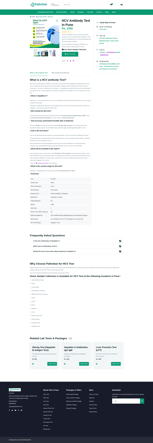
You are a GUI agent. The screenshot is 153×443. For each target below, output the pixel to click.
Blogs (107, 12)
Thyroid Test (46, 418)
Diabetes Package (71, 404)
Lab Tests (90, 12)
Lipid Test (46, 404)
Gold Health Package (72, 394)
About (72, 12)
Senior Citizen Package (73, 398)
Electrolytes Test (48, 422)
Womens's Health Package (74, 401)
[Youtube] (15, 410)
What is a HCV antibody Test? (39, 73)
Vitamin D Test (47, 415)
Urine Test (46, 394)
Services (99, 12)
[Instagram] (18, 410)
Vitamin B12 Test (48, 411)
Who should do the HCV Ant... (61, 73)
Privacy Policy (93, 404)
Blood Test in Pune (51, 390)
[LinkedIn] (21, 410)
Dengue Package (71, 408)
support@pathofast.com (15, 406)
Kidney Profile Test (48, 408)
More (113, 12)
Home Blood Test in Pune (45, 12)
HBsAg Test (46, 429)
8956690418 (104, 55)
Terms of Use (93, 408)
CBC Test (46, 398)
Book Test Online (61, 12)
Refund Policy (93, 411)
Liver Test (46, 401)
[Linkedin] (73, 61)
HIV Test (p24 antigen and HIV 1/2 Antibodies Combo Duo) (108, 350)
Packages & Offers (74, 390)
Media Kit (92, 398)
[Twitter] (70, 61)
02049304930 (55, 5)
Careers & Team (93, 394)
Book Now (52, 363)
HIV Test (45, 425)
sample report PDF (43, 163)
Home (33, 16)
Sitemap (91, 401)
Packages (81, 12)
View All (70, 338)
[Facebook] (67, 61)
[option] (44, 33)
